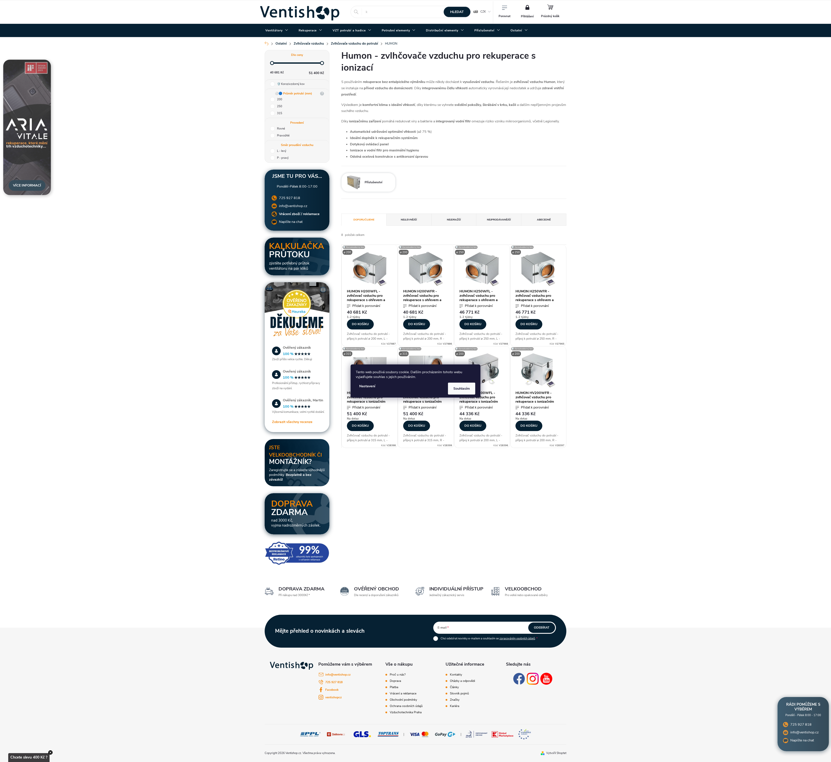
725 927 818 (289, 198)
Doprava (395, 681)
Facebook (332, 690)
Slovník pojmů (459, 693)
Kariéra (454, 706)
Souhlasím (461, 388)
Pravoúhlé (283, 136)
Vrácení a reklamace (403, 693)
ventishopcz (333, 697)
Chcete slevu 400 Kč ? (28, 757)
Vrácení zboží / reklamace (299, 214)
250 (279, 106)
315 (279, 113)
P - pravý (283, 158)
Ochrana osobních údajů (406, 706)
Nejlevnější (409, 219)
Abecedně (544, 219)
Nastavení (367, 386)
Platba (394, 687)
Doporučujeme (363, 219)
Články (454, 687)
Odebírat (541, 628)
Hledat (457, 12)
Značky (454, 700)
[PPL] (310, 734)
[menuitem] (276, 30)
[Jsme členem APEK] (476, 734)
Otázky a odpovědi (462, 681)
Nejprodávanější (499, 219)
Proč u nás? (398, 674)
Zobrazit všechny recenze (292, 422)
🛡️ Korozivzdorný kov (291, 84)
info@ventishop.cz (293, 206)
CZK (483, 12)
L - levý (281, 151)
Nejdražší (454, 219)
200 (279, 99)
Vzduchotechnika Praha (406, 712)
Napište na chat (291, 221)
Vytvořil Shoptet (556, 753)
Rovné (281, 129)
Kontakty (456, 674)
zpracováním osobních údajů (517, 638)
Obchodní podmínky (403, 700)
